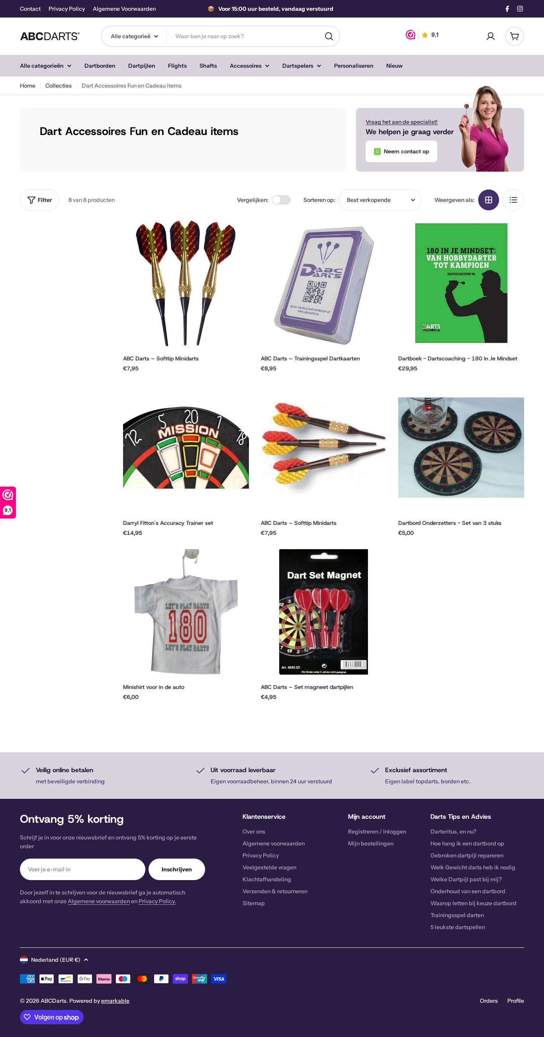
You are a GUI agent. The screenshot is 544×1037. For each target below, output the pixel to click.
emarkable (115, 1000)
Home (27, 85)
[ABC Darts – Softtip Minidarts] (186, 283)
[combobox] (220, 36)
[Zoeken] (329, 36)
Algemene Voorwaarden (124, 9)
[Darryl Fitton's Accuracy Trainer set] (186, 448)
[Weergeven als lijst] (513, 200)
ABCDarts (54, 1000)
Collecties (58, 85)
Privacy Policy (67, 9)
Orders (489, 1000)
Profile (515, 1000)
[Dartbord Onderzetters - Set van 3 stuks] (461, 448)
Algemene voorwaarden (99, 901)
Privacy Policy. (157, 901)
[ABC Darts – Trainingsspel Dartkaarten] (324, 283)
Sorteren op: (319, 199)
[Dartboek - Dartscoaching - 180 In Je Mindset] (461, 283)
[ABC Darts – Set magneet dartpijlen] (324, 612)
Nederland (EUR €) (55, 959)
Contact (30, 9)
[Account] (490, 36)
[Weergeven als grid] (488, 200)
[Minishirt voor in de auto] (186, 612)
